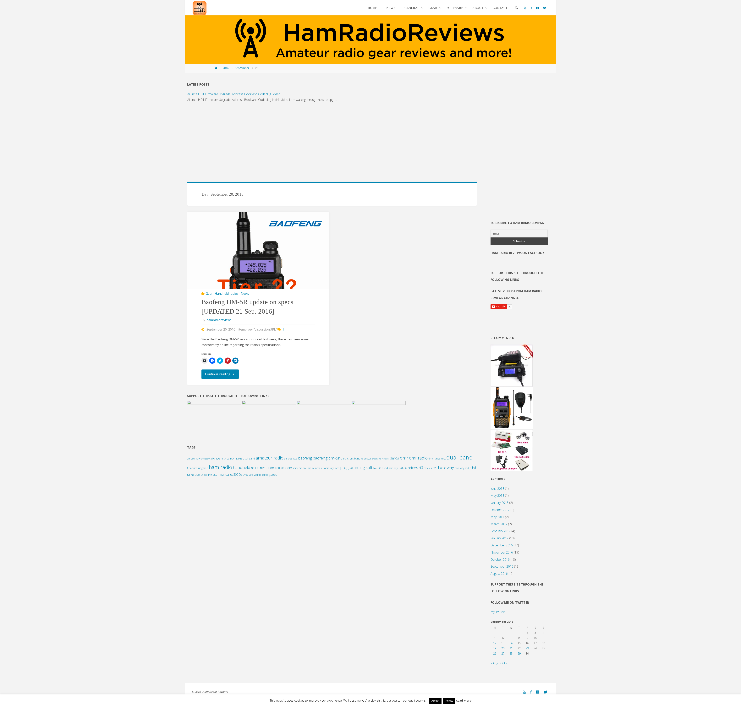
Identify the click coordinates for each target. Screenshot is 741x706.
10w (197, 458)
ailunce (215, 458)
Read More (463, 700)
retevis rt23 (430, 468)
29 (519, 653)
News (245, 293)
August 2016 (499, 573)
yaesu (273, 474)
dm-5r (394, 458)
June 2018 (497, 488)
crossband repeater (380, 458)
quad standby (390, 468)
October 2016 (500, 559)
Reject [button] (449, 700)
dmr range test (437, 458)
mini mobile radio (303, 468)
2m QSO (191, 458)
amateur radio (269, 458)
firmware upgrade (197, 468)
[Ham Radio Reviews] (199, 8)
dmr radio (418, 458)
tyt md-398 (193, 474)
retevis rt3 (415, 467)
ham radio (220, 467)
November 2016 (502, 552)
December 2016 (502, 545)
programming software (360, 467)
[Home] (216, 68)
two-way (446, 467)
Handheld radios (227, 293)
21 (511, 648)
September (242, 68)
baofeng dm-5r (326, 458)
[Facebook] (531, 8)
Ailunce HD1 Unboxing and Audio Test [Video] (218, 106)
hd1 (253, 468)
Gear (209, 293)
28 (511, 653)
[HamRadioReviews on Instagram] (537, 8)
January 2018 (499, 503)
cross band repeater (359, 458)
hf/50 (263, 468)
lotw (289, 468)
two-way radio (463, 468)
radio (402, 467)
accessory (205, 458)
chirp (343, 458)
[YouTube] (525, 8)
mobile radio (322, 468)
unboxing (206, 474)
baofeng (305, 458)
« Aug (494, 663)
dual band (459, 457)
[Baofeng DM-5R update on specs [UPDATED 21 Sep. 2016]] (258, 282)
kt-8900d (280, 468)
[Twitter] (544, 8)
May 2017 (497, 517)
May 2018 (497, 495)
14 (511, 643)
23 (527, 648)
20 (502, 648)
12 (494, 643)
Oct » (504, 663)
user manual (220, 474)
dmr (404, 458)
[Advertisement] (303, 144)
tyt (474, 467)
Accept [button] (435, 700)
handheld (241, 467)
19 (494, 648)
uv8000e (248, 474)
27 (502, 653)
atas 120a (292, 458)
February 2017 (501, 531)
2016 (226, 68)
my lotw (334, 468)
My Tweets (498, 612)
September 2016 (502, 566)
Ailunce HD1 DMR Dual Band (238, 458)
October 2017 (500, 510)
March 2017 (499, 524)
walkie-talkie (261, 474)
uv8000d (236, 474)
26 (494, 653)
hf (258, 468)
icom (271, 468)
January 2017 (499, 538)
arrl (286, 458)
